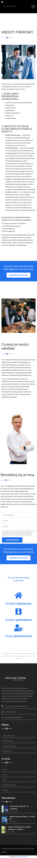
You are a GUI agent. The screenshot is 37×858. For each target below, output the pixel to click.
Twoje (18, 636)
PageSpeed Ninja (23, 857)
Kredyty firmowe (8, 741)
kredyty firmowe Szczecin (22, 656)
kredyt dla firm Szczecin (9, 653)
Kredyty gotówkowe (9, 746)
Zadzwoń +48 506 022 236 (18, 275)
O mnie (5, 769)
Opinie (5, 775)
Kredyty (18, 603)
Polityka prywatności (9, 785)
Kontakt (5, 790)
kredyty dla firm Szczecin (10, 656)
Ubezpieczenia (7, 751)
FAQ (4, 780)
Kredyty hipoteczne (9, 735)
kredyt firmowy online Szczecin (22, 653)
